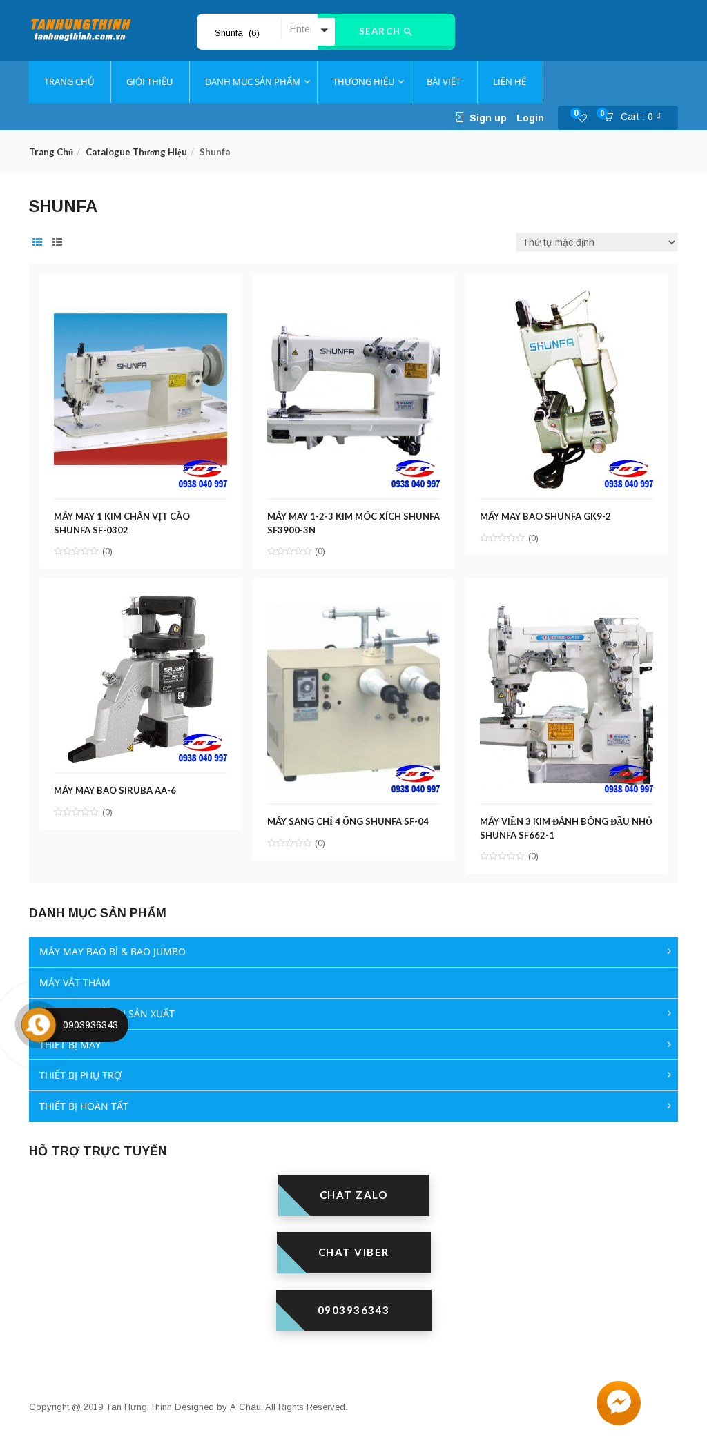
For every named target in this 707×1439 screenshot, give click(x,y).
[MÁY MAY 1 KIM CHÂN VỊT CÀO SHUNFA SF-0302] (140, 296)
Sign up (488, 118)
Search (382, 31)
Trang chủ (51, 151)
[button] (636, 118)
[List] (57, 243)
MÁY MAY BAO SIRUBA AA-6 (115, 790)
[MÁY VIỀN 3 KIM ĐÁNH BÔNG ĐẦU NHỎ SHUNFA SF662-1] (566, 601)
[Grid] (37, 243)
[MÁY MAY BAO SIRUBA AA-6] (140, 601)
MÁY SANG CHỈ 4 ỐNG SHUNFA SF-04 (348, 821)
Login (530, 118)
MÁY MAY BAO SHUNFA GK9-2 (545, 516)
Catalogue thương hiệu (136, 151)
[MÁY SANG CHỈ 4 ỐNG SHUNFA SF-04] (353, 601)
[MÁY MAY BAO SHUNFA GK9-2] (566, 296)
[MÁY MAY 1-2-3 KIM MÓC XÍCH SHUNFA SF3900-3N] (353, 296)
